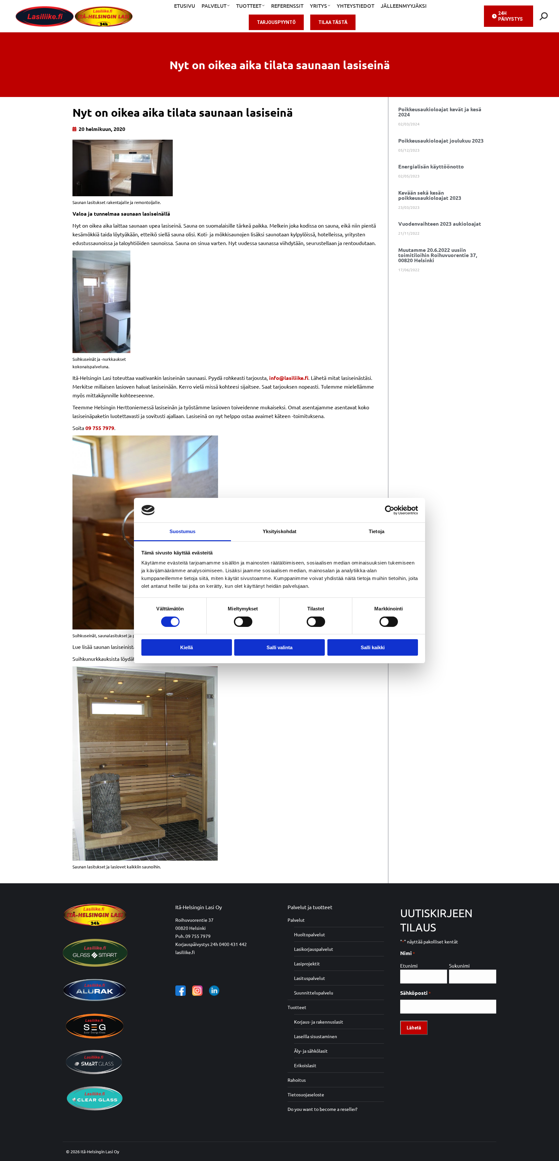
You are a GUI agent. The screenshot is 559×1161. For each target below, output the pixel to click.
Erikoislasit (305, 1065)
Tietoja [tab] (376, 531)
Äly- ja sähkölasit (311, 1051)
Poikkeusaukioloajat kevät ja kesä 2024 (439, 112)
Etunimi (409, 965)
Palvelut (296, 920)
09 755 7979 (99, 428)
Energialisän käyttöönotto (431, 166)
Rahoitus (297, 1080)
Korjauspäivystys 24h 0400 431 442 (211, 944)
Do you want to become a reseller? (322, 1109)
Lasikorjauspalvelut (313, 949)
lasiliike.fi (185, 952)
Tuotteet (297, 1007)
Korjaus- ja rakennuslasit (318, 1022)
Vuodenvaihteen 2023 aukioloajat (439, 223)
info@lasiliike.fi (288, 377)
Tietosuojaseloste (306, 1094)
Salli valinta (279, 647)
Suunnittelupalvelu (313, 992)
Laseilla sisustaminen (315, 1036)
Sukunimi (459, 965)
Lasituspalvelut (309, 978)
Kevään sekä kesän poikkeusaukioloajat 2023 (429, 195)
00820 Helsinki (190, 928)
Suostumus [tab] (183, 531)
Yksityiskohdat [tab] (279, 531)
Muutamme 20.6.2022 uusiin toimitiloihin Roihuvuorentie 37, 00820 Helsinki (437, 254)
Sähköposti (415, 992)
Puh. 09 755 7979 (193, 936)
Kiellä (186, 647)
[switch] (243, 622)
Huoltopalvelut (309, 934)
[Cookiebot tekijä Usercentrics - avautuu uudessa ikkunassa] (389, 510)
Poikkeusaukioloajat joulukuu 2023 (441, 140)
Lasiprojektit (307, 963)
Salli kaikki (373, 647)
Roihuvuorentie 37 (194, 920)
